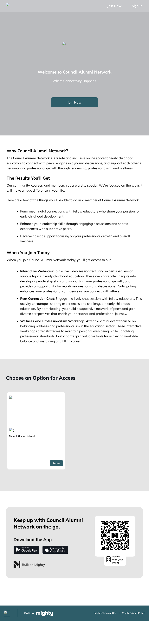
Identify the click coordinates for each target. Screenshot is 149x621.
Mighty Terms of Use (105, 613)
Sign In (137, 6)
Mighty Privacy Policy (133, 613)
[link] (36, 430)
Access (56, 463)
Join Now (114, 6)
